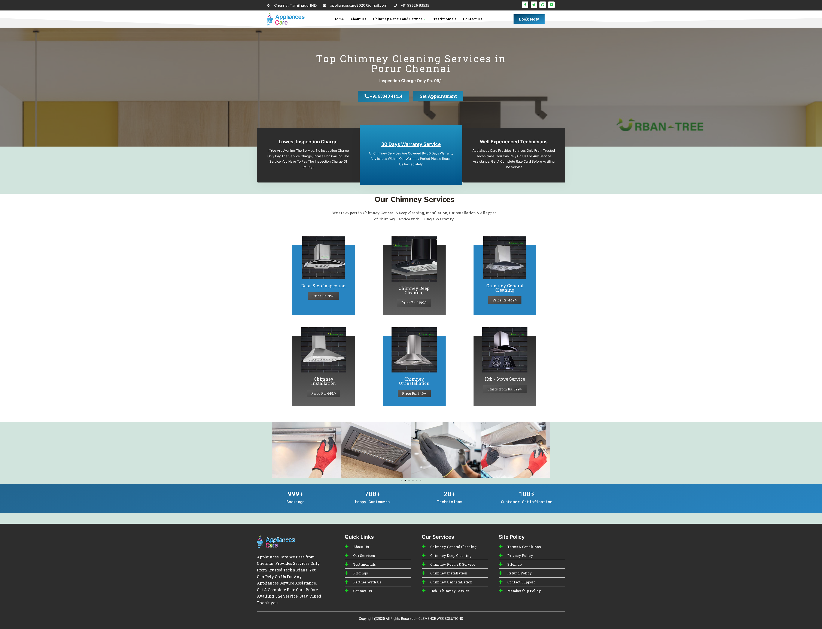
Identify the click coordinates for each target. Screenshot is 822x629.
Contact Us (472, 19)
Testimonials (445, 19)
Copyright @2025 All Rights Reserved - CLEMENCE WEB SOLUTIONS (411, 619)
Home (338, 19)
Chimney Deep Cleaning (414, 290)
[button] (276, 449)
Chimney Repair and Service (397, 19)
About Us (358, 19)
